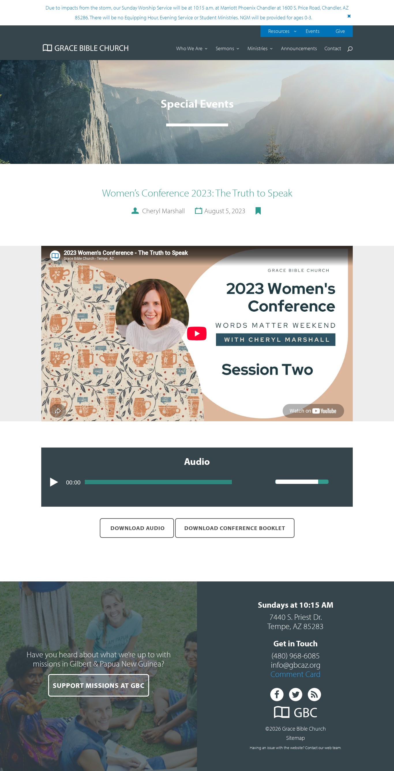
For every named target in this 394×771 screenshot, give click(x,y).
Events (313, 31)
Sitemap (295, 737)
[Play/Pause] (54, 482)
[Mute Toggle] (340, 482)
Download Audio (137, 528)
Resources (279, 31)
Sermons (225, 49)
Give (340, 31)
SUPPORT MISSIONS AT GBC (99, 685)
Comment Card (295, 674)
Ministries (257, 49)
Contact (332, 49)
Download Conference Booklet (234, 528)
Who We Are (189, 49)
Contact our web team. (323, 747)
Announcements (299, 49)
